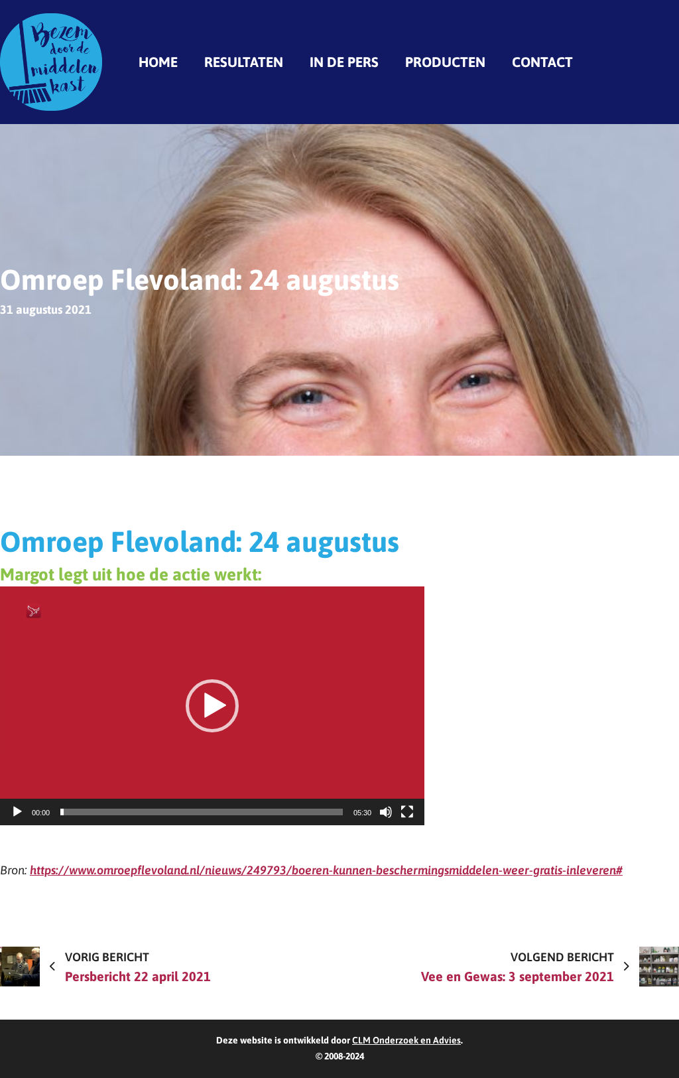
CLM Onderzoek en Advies (406, 1040)
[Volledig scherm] (407, 812)
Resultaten (243, 62)
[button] (212, 705)
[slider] (201, 812)
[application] (212, 705)
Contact (542, 62)
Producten (445, 62)
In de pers (344, 62)
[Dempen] (386, 812)
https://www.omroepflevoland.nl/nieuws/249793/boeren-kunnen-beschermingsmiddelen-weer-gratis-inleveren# (326, 870)
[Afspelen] (17, 812)
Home (158, 62)
